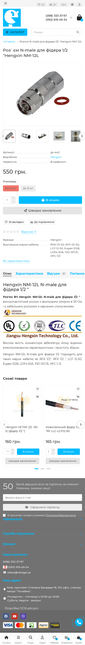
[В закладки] (37, 389)
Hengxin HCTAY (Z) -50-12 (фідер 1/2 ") (21, 429)
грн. (63, 4)
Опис (7, 273)
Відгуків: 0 (28, 232)
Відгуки (55, 273)
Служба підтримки (18, 533)
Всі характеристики (16, 260)
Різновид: (9, 181)
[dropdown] (5, 3)
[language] (72, 4)
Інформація (12, 519)
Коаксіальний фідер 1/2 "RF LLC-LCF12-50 (62, 429)
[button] (37, 468)
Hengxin (56, 157)
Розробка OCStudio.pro (21, 608)
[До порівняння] (37, 396)
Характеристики (29, 273)
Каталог (9, 544)
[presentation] (3, 136)
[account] (79, 4)
